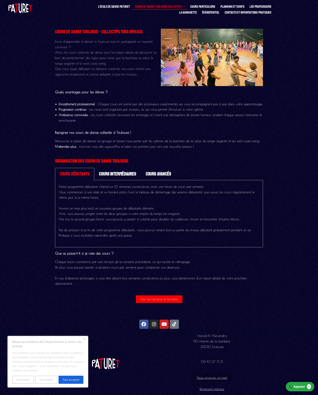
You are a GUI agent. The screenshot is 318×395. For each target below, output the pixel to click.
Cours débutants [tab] (74, 174)
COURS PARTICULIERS (202, 6)
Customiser (23, 379)
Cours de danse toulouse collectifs (158, 6)
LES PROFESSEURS (260, 6)
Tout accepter (71, 379)
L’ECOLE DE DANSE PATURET (114, 6)
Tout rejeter (46, 379)
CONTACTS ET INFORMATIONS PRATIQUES (248, 12)
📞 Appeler (297, 386)
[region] (47, 362)
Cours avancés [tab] (158, 174)
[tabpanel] (159, 213)
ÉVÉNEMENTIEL (211, 12)
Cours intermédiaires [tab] (117, 174)
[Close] (84, 339)
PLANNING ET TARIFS (232, 6)
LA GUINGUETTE (188, 12)
